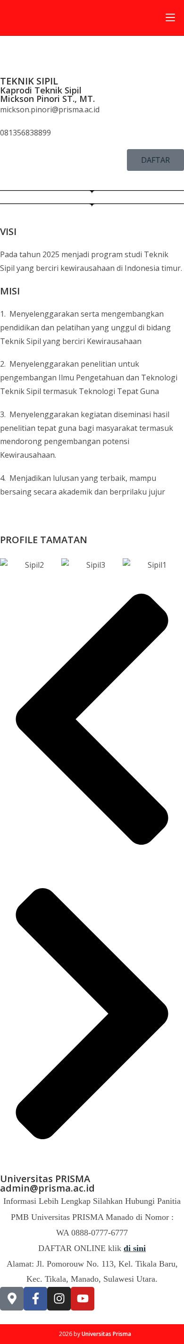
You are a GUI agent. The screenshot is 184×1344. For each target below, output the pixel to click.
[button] (92, 719)
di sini (135, 1248)
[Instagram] (59, 1298)
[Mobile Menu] (170, 17)
